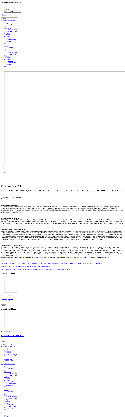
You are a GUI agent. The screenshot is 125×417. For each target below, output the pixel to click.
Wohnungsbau (7, 299)
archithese (7, 59)
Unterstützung (8, 64)
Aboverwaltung (12, 54)
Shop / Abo (7, 51)
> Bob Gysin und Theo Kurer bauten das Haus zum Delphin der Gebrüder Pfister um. (25, 266)
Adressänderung (12, 52)
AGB (6, 349)
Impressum (7, 351)
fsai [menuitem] (5, 43)
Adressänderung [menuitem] (12, 30)
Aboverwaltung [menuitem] (12, 31)
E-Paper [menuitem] (6, 33)
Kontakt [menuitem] (10, 38)
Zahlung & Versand (10, 356)
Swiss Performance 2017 (12, 335)
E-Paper (6, 56)
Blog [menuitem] (5, 26)
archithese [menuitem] (7, 36)
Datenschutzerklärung (10, 354)
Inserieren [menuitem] (7, 34)
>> (5, 182)
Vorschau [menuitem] (10, 25)
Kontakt (10, 61)
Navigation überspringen (8, 20)
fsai (5, 66)
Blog (5, 49)
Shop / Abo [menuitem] (7, 28)
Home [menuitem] (6, 23)
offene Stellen (12, 62)
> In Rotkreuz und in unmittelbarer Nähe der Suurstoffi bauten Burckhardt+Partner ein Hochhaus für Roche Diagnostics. (35, 269)
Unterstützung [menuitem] (8, 41)
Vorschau (10, 47)
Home (6, 46)
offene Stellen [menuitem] (12, 39)
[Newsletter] (1, 69)
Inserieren (7, 57)
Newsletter (7, 352)
